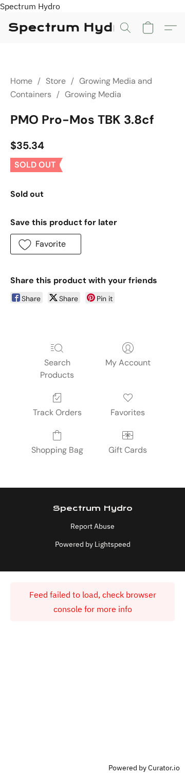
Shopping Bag (57, 450)
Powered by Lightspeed (93, 544)
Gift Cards (127, 450)
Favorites (127, 412)
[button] (67, 27)
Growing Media (93, 94)
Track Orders (57, 412)
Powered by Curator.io (144, 767)
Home (21, 81)
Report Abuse (92, 526)
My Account (128, 362)
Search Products (57, 368)
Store (56, 81)
